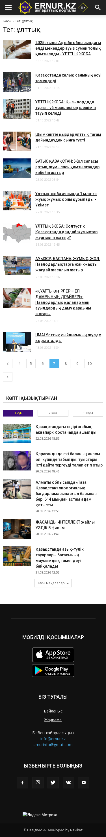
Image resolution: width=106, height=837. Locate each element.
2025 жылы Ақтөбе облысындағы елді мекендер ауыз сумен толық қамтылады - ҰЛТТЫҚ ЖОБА (68, 48)
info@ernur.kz (53, 738)
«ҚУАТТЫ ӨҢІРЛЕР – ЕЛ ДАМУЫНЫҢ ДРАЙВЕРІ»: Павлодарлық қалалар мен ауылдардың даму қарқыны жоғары (63, 302)
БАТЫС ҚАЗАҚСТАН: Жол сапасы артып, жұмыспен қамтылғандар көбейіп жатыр (67, 167)
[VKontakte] (68, 782)
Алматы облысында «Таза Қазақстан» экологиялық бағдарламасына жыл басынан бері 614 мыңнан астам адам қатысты (66, 493)
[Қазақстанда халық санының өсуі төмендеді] (17, 82)
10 (90, 363)
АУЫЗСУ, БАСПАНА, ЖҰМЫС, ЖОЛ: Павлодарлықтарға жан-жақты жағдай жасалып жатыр (67, 264)
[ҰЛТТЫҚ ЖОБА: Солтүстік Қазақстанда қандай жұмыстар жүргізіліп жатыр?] (17, 233)
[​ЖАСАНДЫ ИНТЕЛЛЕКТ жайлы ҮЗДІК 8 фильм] (17, 529)
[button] (98, 7)
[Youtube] (83, 782)
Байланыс (53, 711)
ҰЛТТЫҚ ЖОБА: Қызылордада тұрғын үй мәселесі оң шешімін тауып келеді (65, 107)
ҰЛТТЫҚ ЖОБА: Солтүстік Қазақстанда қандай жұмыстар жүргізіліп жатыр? (66, 232)
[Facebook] (22, 782)
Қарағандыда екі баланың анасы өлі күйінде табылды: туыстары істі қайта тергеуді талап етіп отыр (69, 459)
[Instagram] (38, 782)
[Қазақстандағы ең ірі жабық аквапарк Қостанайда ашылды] (17, 433)
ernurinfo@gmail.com (53, 744)
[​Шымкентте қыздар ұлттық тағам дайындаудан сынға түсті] (17, 141)
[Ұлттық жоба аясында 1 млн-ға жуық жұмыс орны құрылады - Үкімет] (17, 200)
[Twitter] (53, 782)
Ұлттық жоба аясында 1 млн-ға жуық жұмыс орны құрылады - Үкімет (66, 199)
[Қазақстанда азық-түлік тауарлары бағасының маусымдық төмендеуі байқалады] (17, 556)
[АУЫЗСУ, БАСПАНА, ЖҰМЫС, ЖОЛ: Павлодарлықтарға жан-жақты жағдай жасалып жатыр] (17, 265)
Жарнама (53, 719)
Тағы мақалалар (51, 583)
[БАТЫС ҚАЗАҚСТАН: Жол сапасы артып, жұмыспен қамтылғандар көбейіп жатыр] (17, 168)
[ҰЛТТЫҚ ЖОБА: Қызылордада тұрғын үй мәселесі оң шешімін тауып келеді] (17, 109)
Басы (7, 21)
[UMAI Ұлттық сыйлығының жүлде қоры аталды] (17, 342)
